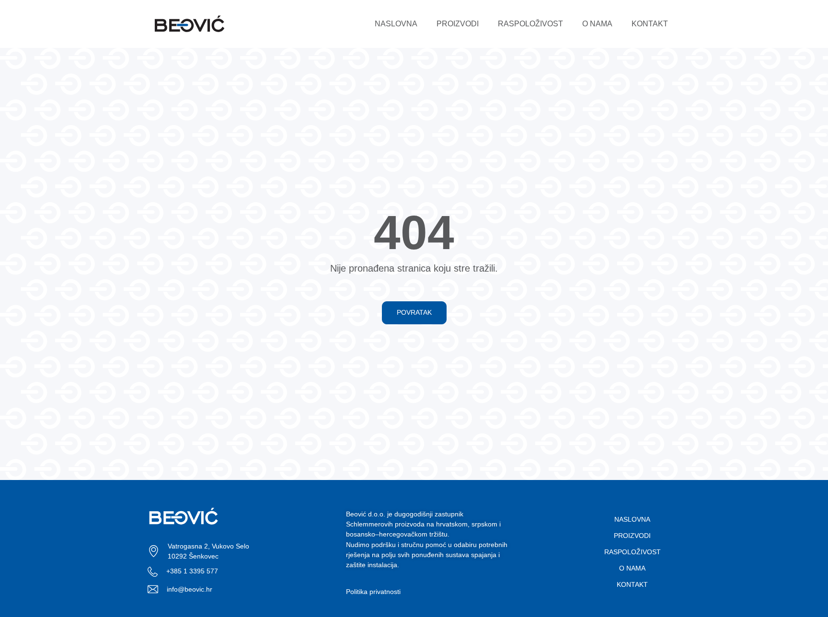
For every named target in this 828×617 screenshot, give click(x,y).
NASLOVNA (396, 24)
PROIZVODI (458, 24)
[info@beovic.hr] (153, 589)
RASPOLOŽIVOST (530, 24)
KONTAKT (650, 24)
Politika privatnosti (373, 591)
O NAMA (597, 24)
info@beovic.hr (189, 589)
